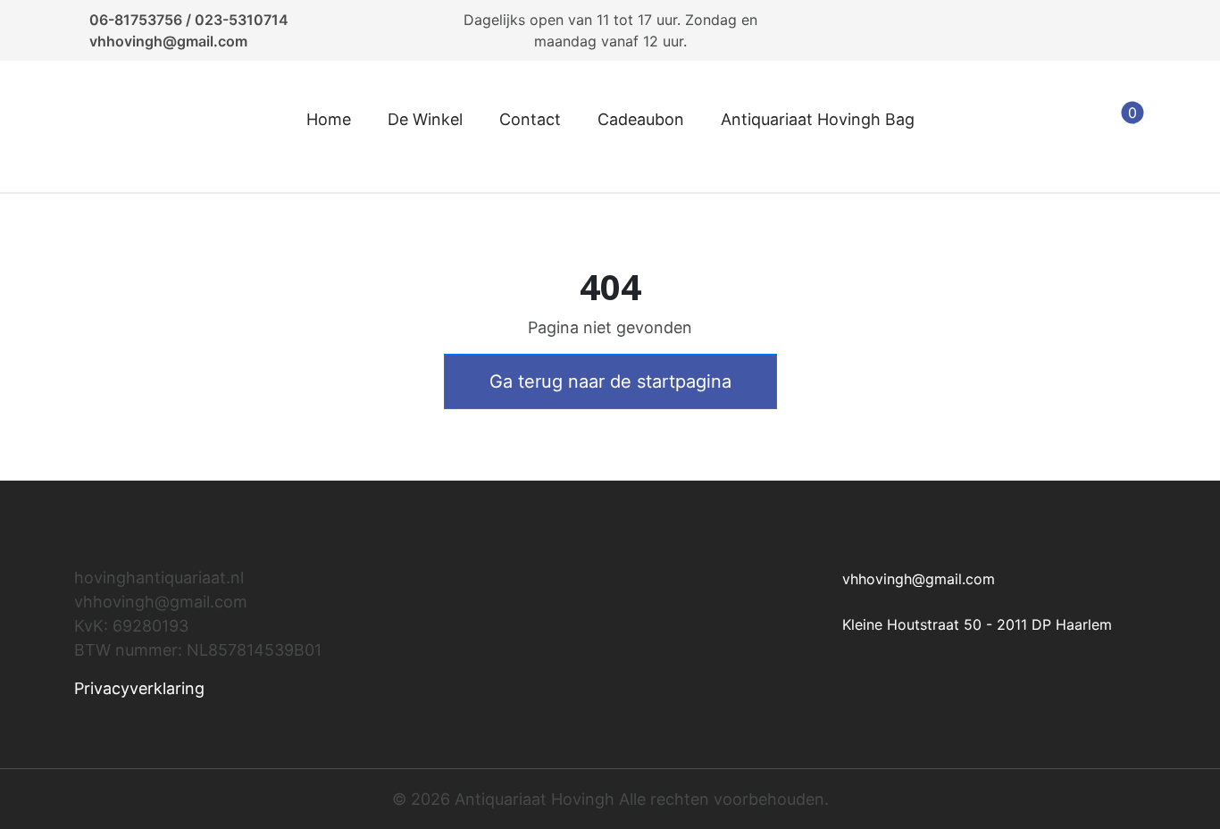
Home (328, 119)
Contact (530, 119)
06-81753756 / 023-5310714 (188, 20)
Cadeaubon (640, 119)
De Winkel (425, 119)
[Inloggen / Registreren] (1034, 127)
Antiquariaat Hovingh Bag (818, 119)
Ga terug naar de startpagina (610, 381)
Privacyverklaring (139, 688)
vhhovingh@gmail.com (168, 41)
